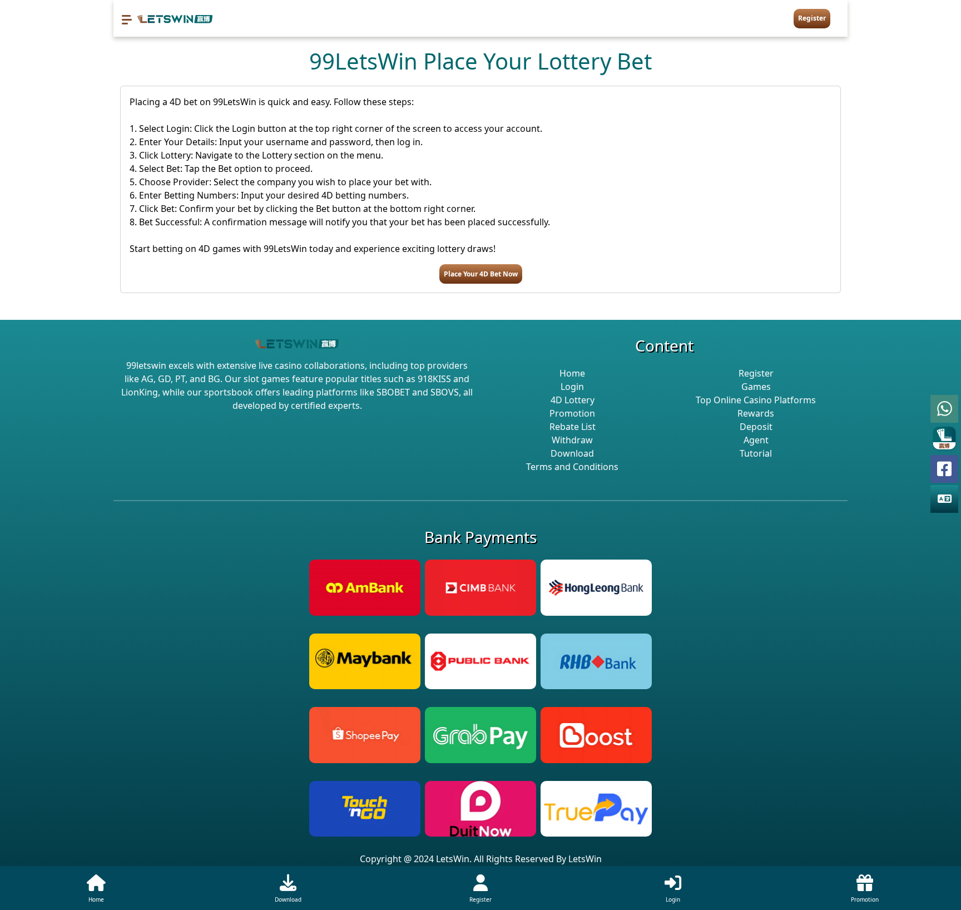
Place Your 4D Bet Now (481, 274)
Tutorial (756, 453)
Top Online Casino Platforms (756, 400)
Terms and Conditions (572, 467)
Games (756, 386)
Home (572, 373)
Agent (756, 440)
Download (572, 453)
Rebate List (572, 427)
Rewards (755, 413)
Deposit (756, 427)
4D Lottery (573, 400)
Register (812, 18)
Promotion (572, 413)
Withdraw (572, 440)
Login (572, 386)
